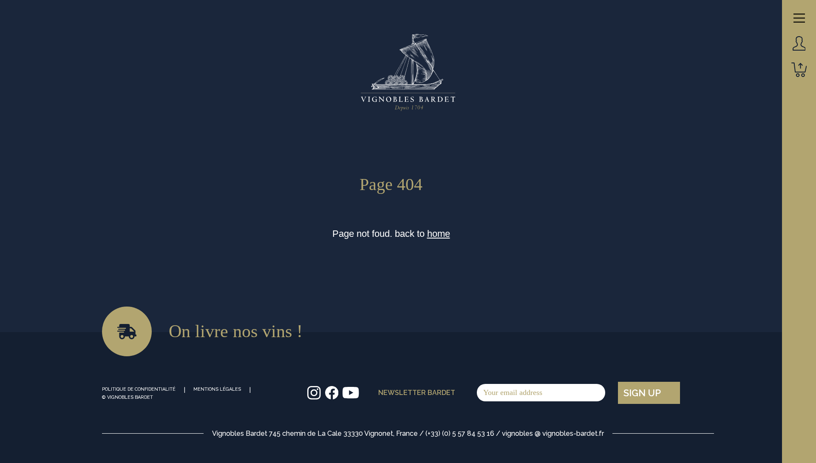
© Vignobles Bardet (127, 397)
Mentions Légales (217, 389)
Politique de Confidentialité (139, 389)
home (438, 233)
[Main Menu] (799, 18)
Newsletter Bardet (416, 393)
